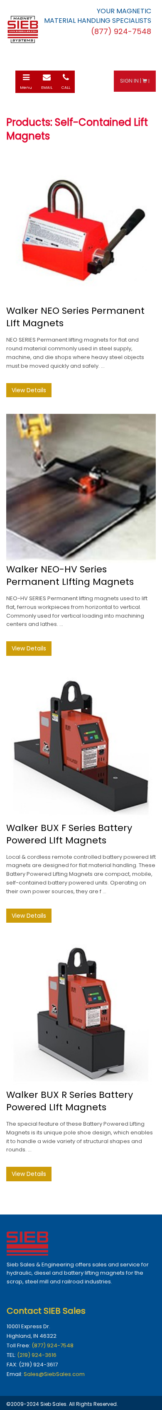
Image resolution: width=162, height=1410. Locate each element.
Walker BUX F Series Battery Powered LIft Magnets (69, 834)
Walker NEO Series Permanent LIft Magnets (75, 317)
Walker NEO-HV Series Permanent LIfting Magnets (70, 575)
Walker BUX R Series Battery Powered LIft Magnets (69, 1101)
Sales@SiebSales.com (54, 1374)
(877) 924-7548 (53, 1345)
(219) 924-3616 (36, 1355)
